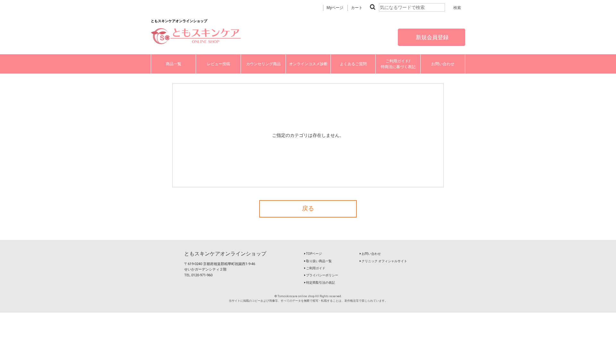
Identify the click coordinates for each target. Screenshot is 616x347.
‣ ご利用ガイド (314, 268)
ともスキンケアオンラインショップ (225, 254)
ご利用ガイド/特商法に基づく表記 (398, 64)
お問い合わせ (442, 64)
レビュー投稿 (218, 64)
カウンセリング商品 (263, 64)
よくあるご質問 (353, 64)
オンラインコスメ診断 (308, 64)
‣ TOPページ (313, 253)
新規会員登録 (432, 37)
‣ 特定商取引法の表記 (319, 282)
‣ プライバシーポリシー (321, 275)
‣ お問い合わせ (370, 253)
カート (357, 7)
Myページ (335, 7)
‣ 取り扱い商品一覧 (318, 261)
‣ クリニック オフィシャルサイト (383, 261)
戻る (308, 208)
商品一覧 (173, 64)
